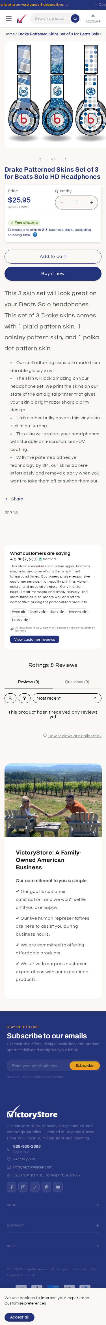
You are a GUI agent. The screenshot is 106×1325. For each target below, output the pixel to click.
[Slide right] (66, 159)
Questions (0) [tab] (77, 681)
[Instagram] (23, 1187)
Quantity (63, 191)
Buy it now (53, 273)
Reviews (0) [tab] (28, 681)
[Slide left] (40, 159)
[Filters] (25, 698)
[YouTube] (58, 1187)
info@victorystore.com (32, 1167)
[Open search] (10, 698)
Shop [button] (12, 1205)
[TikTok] (35, 1187)
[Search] (75, 18)
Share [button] (17, 499)
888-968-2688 (27, 1147)
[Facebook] (11, 1187)
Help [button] (11, 1246)
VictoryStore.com (34, 1269)
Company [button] (15, 1225)
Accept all (19, 1317)
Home (10, 34)
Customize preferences (25, 1303)
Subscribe (85, 1066)
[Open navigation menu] (8, 18)
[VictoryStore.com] (22, 18)
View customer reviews (34, 639)
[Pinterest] (46, 1187)
